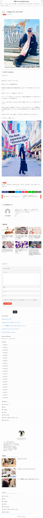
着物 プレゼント (37, 184)
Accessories (6, 404)
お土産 (32, 184)
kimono (22, 184)
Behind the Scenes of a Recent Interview (10, 329)
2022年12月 (5, 397)
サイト (4, 295)
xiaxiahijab (7, 215)
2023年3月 (5, 389)
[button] (5, 192)
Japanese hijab (9, 184)
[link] (16, 216)
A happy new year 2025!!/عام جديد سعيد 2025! (11, 322)
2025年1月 (5, 347)
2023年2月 (5, 392)
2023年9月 (5, 373)
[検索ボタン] (41, 1)
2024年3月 (5, 358)
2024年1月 (5, 363)
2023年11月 (5, 368)
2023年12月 (5, 366)
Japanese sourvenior (16, 184)
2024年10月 (5, 350)
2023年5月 (5, 384)
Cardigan (5, 409)
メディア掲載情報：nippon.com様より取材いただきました (14, 325)
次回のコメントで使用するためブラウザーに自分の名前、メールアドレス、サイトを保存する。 (21, 299)
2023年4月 (5, 387)
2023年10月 (5, 371)
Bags (4, 407)
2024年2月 (5, 360)
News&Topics (6, 420)
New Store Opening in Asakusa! (8, 332)
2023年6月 (5, 381)
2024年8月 (5, 352)
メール (4, 291)
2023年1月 (5, 395)
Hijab (4, 184)
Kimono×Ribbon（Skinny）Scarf (10, 417)
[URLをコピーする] (38, 192)
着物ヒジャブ (4, 186)
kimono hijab (27, 184)
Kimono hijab (6, 415)
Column (4, 14)
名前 (4, 287)
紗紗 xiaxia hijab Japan (21, 1)
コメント (5, 272)
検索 (15, 312)
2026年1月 (5, 344)
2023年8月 (5, 376)
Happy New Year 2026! (6, 319)
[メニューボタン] (1, 1)
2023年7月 (5, 379)
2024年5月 (5, 355)
